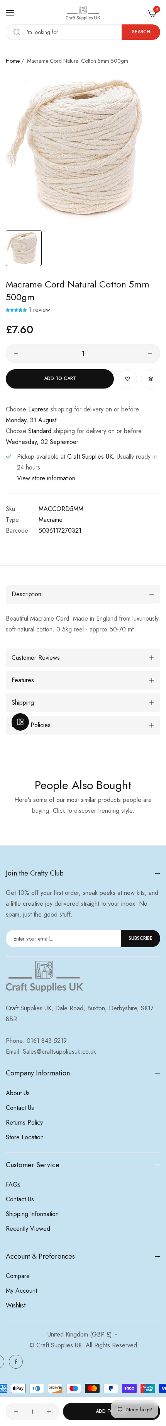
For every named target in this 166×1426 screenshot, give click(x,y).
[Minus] (16, 353)
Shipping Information (32, 1213)
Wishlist (15, 1305)
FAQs (13, 1184)
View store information (46, 478)
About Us (18, 1093)
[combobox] (83, 32)
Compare (18, 1275)
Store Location (25, 1137)
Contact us (20, 1107)
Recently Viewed (28, 1228)
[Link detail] (16, 1362)
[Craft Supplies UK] (83, 13)
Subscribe (140, 938)
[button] (17, 309)
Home (13, 61)
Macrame (51, 519)
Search (141, 31)
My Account (21, 1290)
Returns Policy (24, 1122)
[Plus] (150, 353)
